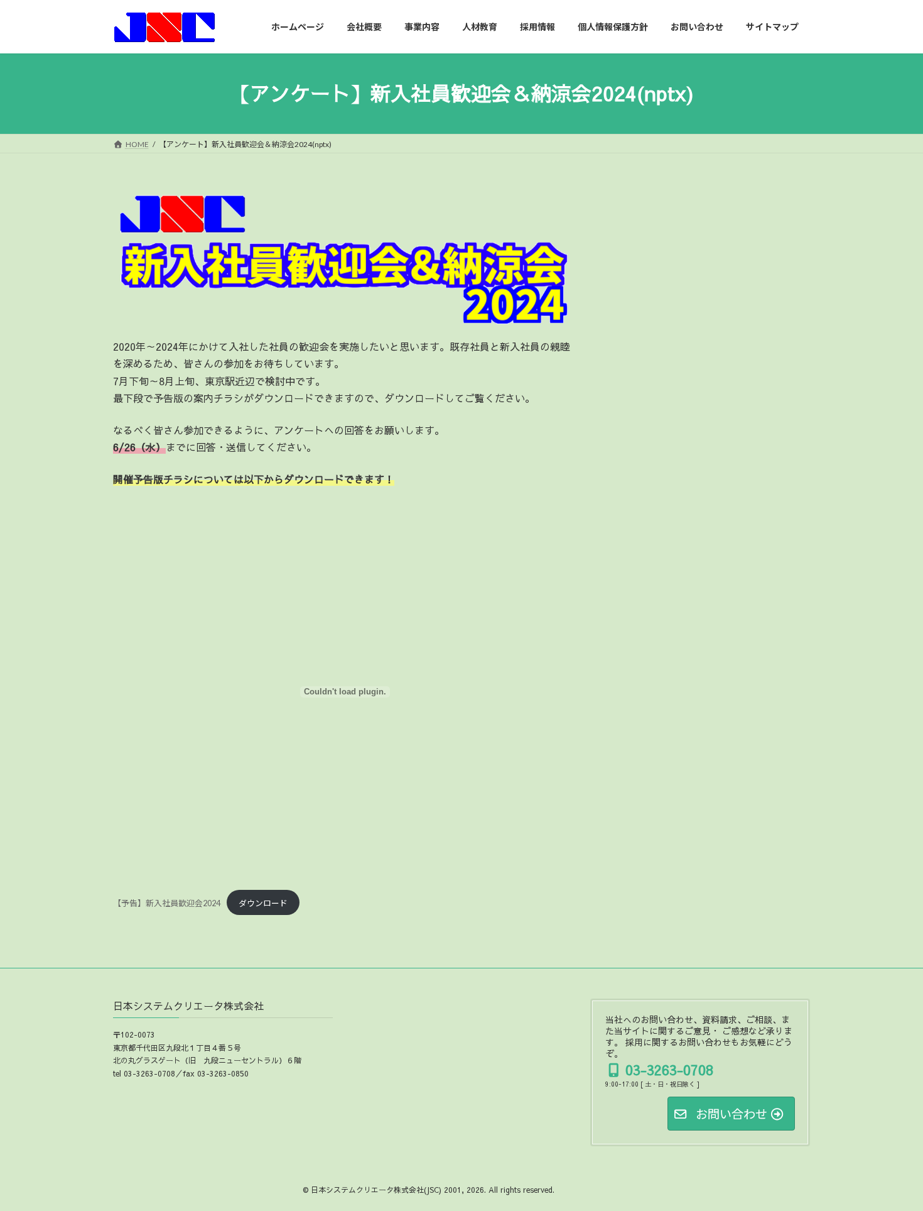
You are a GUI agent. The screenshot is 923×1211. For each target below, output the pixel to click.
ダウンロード (263, 903)
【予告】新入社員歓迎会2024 (166, 903)
